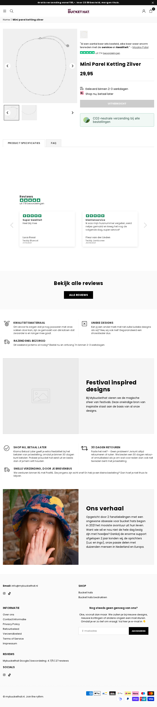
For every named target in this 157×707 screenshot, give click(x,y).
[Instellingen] (143, 10)
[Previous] (8, 66)
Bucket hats (85, 592)
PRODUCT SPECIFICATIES (24, 143)
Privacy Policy (11, 624)
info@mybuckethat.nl (25, 586)
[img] (80, 200)
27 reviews (62, 661)
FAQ (53, 143)
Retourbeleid (11, 629)
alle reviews (78, 295)
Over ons (8, 614)
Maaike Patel (140, 47)
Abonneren (139, 630)
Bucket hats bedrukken (92, 597)
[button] (150, 10)
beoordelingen (111, 53)
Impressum (10, 643)
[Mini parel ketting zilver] (11, 112)
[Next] (72, 66)
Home (6, 19)
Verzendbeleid (12, 634)
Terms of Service (13, 638)
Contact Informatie (14, 619)
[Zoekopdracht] (11, 10)
